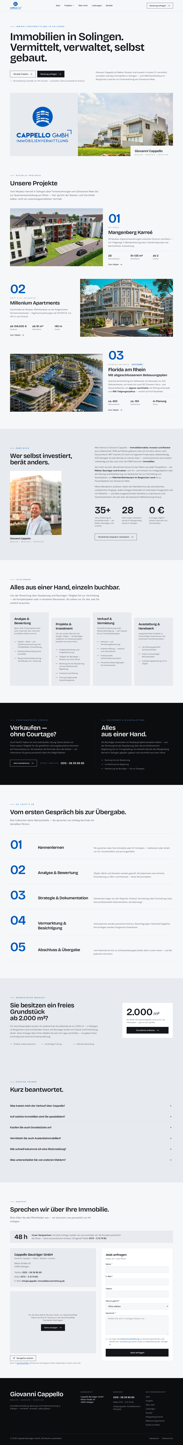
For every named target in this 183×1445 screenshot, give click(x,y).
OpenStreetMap (22, 1363)
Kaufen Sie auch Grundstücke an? (91, 1127)
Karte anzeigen (53, 1327)
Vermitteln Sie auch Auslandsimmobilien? (91, 1138)
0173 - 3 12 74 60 (97, 1238)
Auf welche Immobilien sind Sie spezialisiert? (91, 1116)
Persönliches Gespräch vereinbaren (115, 537)
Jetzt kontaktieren (23, 763)
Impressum (154, 1438)
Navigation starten (25, 1358)
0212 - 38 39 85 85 (32, 1272)
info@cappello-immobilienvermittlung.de (43, 1281)
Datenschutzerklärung (129, 1339)
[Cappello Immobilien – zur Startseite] (16, 5)
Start (148, 1397)
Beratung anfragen (160, 5)
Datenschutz (167, 1438)
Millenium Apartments (155, 1421)
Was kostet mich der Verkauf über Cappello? (91, 1106)
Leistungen (150, 1409)
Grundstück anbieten (147, 1030)
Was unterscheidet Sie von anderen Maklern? (91, 1160)
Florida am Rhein (153, 1425)
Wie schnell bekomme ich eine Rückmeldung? (91, 1149)
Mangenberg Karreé (154, 1417)
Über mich (150, 1405)
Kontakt (149, 1413)
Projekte (149, 1401)
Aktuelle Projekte (22, 74)
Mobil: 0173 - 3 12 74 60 (123, 1402)
